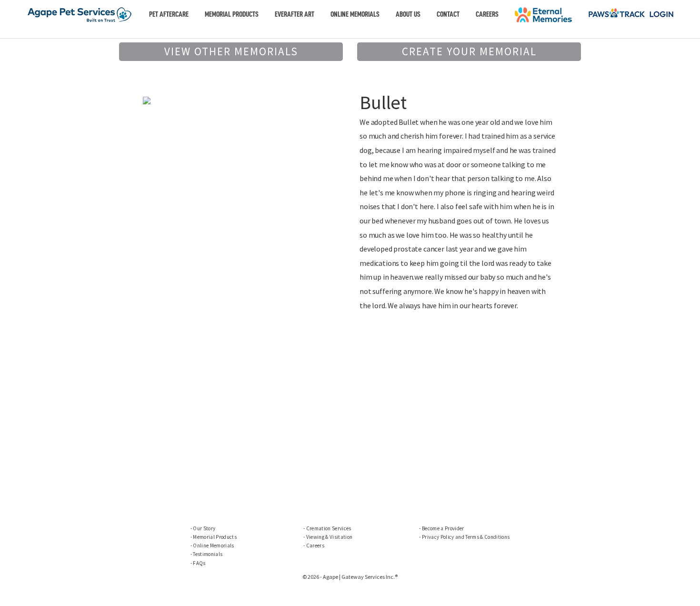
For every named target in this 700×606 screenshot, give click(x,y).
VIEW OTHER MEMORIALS (231, 51)
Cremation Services (328, 528)
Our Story (204, 528)
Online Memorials (355, 14)
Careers (487, 14)
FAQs (199, 563)
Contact (448, 14)
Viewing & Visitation (329, 537)
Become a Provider (443, 528)
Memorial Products (232, 14)
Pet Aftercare (169, 14)
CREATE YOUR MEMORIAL (469, 51)
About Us (408, 14)
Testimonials (207, 554)
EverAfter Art (294, 14)
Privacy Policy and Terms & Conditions (466, 537)
